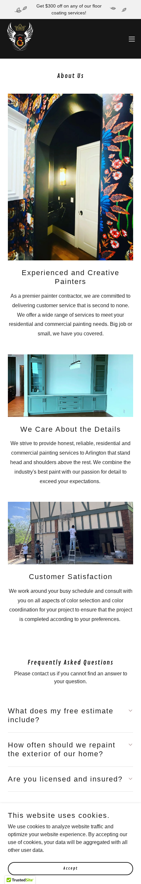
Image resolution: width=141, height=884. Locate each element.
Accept (70, 868)
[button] (131, 39)
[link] (20, 39)
